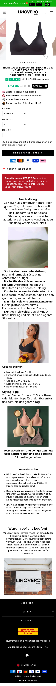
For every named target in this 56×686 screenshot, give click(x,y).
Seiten (27, 612)
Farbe (6, 108)
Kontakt (27, 620)
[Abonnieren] (46, 647)
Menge (6, 130)
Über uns (27, 603)
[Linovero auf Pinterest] (27, 655)
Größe (7, 119)
